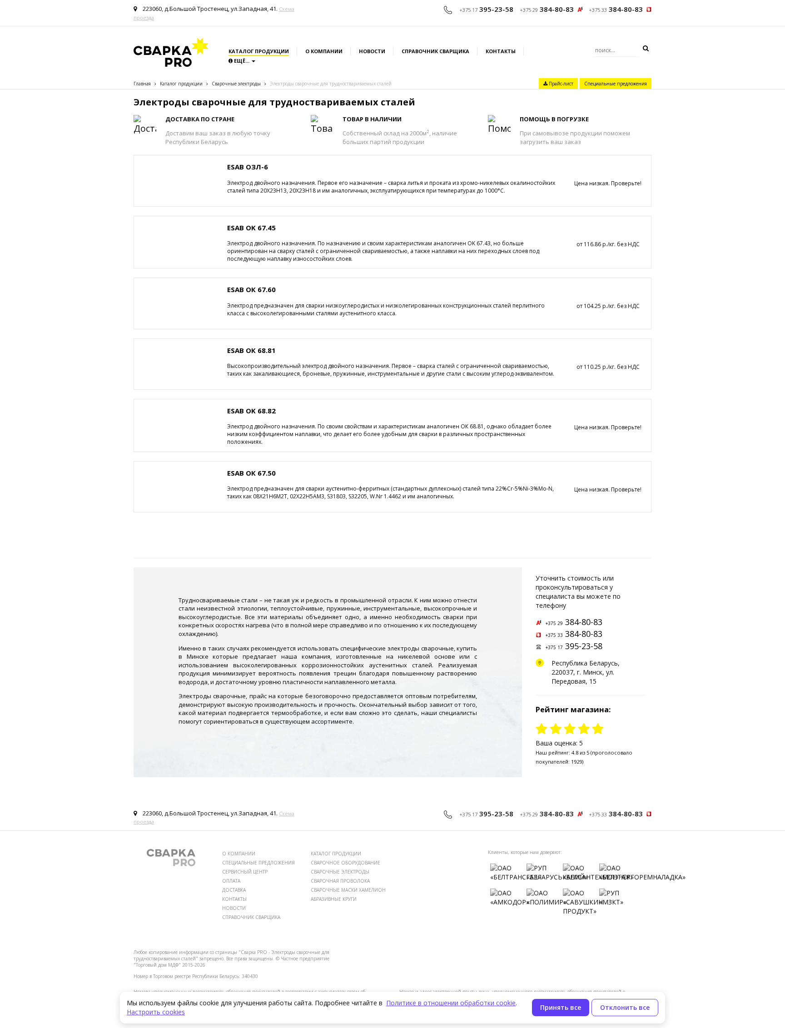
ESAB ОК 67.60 (251, 289)
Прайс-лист (560, 83)
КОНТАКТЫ (234, 899)
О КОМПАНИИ (238, 853)
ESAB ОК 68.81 (251, 350)
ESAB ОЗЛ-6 (247, 166)
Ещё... (242, 60)
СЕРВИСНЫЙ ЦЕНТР (245, 872)
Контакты (501, 51)
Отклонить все (625, 1007)
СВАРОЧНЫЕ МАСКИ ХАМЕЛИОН (348, 890)
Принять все (560, 1007)
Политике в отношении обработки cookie (451, 1002)
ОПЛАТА (231, 881)
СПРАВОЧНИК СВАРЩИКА (251, 917)
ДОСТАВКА (234, 890)
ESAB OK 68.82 (251, 410)
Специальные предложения (615, 83)
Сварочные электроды (236, 83)
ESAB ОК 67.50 (251, 472)
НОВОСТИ (234, 908)
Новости (372, 51)
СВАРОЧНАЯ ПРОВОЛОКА (340, 881)
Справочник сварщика (435, 51)
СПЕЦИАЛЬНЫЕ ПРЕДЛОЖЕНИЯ (258, 862)
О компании (324, 51)
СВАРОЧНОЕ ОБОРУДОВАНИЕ (345, 862)
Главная (142, 83)
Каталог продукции (259, 51)
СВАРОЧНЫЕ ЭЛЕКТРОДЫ (340, 872)
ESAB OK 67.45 (251, 227)
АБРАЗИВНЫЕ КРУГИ (334, 899)
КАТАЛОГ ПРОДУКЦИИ (336, 853)
